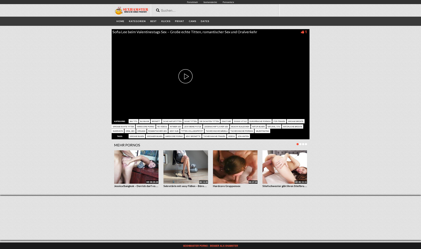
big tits (133, 121)
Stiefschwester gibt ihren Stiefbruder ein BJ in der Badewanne (300, 185)
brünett (156, 121)
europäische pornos (260, 121)
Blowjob (144, 121)
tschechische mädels (217, 131)
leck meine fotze (192, 126)
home (120, 21)
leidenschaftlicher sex (216, 126)
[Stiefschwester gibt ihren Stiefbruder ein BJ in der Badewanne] (284, 167)
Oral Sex (130, 131)
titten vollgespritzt (192, 131)
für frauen (279, 121)
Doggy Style (240, 121)
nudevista (118, 131)
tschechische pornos (241, 131)
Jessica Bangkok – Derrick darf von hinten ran (142, 185)
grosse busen (137, 136)
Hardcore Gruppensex (226, 185)
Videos (231, 136)
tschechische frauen (214, 136)
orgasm (141, 131)
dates (205, 21)
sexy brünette (193, 136)
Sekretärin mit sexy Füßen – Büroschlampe (189, 185)
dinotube (226, 121)
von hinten (243, 136)
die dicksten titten (209, 121)
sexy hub (174, 131)
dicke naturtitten (172, 121)
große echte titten (123, 126)
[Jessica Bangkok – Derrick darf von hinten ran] (136, 167)
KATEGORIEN (137, 21)
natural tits (274, 126)
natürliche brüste (292, 126)
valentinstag (262, 131)
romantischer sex (157, 131)
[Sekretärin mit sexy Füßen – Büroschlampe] (185, 167)
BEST (153, 21)
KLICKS (165, 21)
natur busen (258, 126)
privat (179, 21)
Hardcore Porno (145, 126)
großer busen (154, 136)
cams (192, 21)
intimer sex (175, 126)
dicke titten (190, 121)
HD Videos (162, 126)
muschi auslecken (240, 126)
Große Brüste (295, 121)
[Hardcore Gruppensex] (235, 167)
